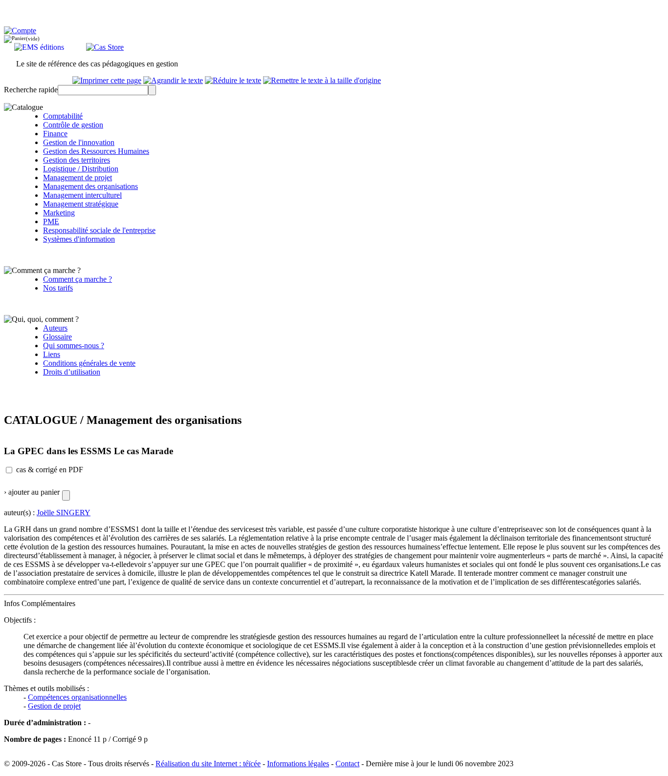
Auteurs (55, 328)
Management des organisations (90, 186)
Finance (55, 133)
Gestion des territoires (76, 160)
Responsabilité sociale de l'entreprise (99, 230)
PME (51, 221)
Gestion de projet (54, 706)
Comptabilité (63, 116)
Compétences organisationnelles (77, 697)
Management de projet (77, 177)
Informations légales (298, 763)
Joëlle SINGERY (63, 512)
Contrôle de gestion (73, 125)
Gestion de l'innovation (78, 142)
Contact (347, 763)
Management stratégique (80, 204)
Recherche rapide (31, 89)
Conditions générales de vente (89, 363)
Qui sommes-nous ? (73, 345)
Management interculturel (82, 195)
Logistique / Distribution (80, 169)
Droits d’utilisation (71, 372)
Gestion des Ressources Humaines (96, 151)
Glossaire (57, 337)
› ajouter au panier (32, 492)
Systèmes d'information (79, 239)
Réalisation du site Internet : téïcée (208, 763)
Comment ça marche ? (77, 279)
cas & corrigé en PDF (49, 469)
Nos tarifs (58, 288)
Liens (51, 354)
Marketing (59, 213)
